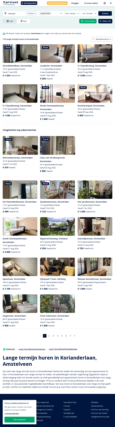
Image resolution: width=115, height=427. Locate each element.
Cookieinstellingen (11, 413)
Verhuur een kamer (99, 413)
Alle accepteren (20, 419)
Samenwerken (97, 406)
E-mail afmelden (70, 416)
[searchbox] (16, 13)
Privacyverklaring (43, 416)
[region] (19, 412)
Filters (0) (107, 21)
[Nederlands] (105, 3)
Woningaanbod (30, 3)
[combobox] (12, 13)
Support (67, 409)
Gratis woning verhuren (57, 3)
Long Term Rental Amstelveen (32, 349)
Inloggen (75, 3)
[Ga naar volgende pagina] (74, 336)
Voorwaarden (42, 413)
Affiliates (94, 402)
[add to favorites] (34, 47)
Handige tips (69, 413)
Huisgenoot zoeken (44, 409)
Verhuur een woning (99, 409)
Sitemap (39, 420)
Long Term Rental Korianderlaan (63, 349)
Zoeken (105, 13)
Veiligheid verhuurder (100, 416)
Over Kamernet (42, 402)
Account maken (91, 3)
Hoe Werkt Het (70, 402)
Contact (67, 406)
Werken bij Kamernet (45, 406)
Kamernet (10, 349)
